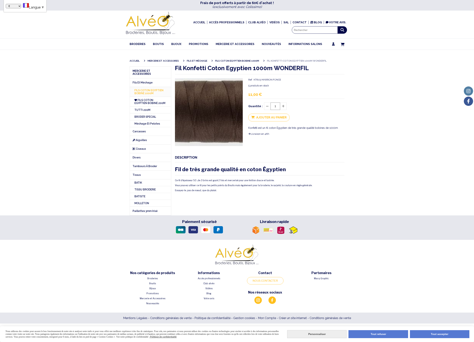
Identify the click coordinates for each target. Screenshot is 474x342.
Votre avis (209, 298)
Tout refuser (378, 334)
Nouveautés (152, 303)
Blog (208, 293)
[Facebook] (468, 101)
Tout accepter (439, 334)
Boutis (152, 283)
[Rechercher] (342, 30)
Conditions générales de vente (171, 318)
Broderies (152, 278)
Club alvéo (208, 283)
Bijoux (152, 288)
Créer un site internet (293, 318)
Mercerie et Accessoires (152, 298)
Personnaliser (317, 334)
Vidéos (209, 288)
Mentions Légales (135, 318)
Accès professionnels (209, 278)
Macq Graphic (321, 278)
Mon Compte (267, 318)
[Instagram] (468, 91)
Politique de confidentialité (212, 318)
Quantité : (255, 106)
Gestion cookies (244, 318)
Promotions (152, 293)
